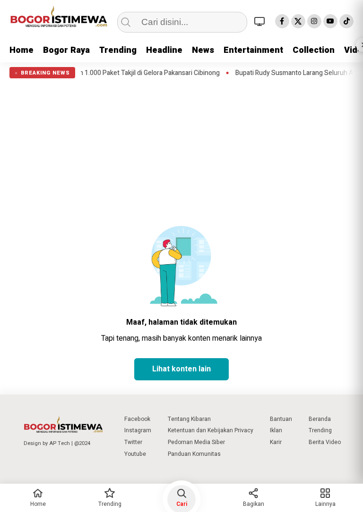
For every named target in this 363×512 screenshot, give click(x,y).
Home (21, 50)
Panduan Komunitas (194, 454)
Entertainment (253, 50)
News (203, 50)
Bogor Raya (66, 50)
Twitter (133, 442)
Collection (314, 50)
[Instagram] (314, 21)
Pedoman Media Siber (196, 442)
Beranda (320, 419)
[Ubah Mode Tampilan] (261, 21)
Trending (118, 50)
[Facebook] (282, 21)
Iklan (276, 430)
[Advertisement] (181, 149)
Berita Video (325, 442)
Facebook (137, 419)
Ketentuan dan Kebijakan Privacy (210, 430)
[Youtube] (330, 21)
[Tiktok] (346, 21)
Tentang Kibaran (189, 419)
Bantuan (281, 419)
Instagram (137, 430)
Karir (276, 442)
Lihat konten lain (181, 369)
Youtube (135, 454)
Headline (164, 50)
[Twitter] (298, 21)
